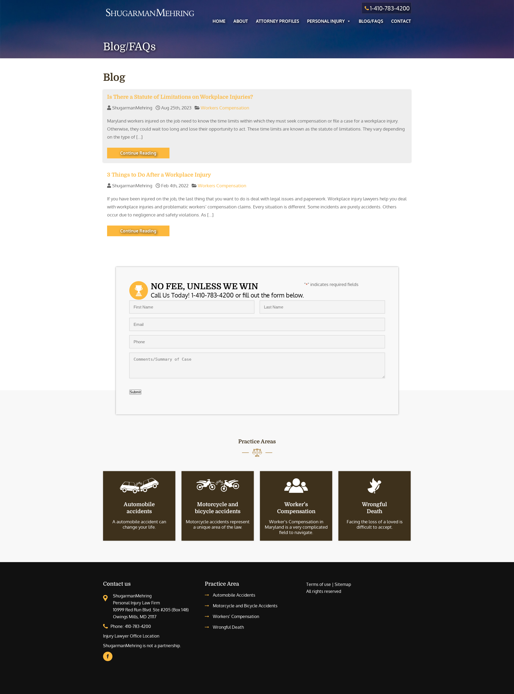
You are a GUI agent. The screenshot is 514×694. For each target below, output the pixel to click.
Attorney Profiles (277, 21)
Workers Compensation (225, 107)
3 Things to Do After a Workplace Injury (159, 175)
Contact (401, 21)
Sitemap (343, 584)
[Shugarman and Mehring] (150, 17)
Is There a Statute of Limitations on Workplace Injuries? (180, 97)
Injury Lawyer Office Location (131, 636)
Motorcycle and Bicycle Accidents (245, 605)
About (240, 21)
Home (219, 21)
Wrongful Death (228, 627)
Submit (135, 392)
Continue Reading (138, 153)
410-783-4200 (138, 626)
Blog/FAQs (371, 21)
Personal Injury (326, 21)
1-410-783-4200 (390, 8)
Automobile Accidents (234, 595)
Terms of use (318, 584)
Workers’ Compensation (236, 616)
